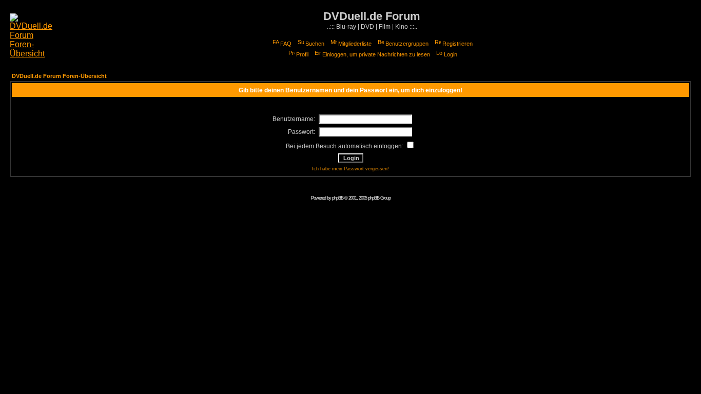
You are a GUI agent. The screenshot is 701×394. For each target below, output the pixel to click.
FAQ (285, 44)
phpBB (337, 198)
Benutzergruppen (407, 44)
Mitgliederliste (355, 44)
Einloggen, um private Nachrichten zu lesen (376, 54)
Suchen (314, 44)
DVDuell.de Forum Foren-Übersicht (59, 76)
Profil (302, 54)
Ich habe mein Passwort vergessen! (350, 168)
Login (450, 54)
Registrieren (457, 44)
